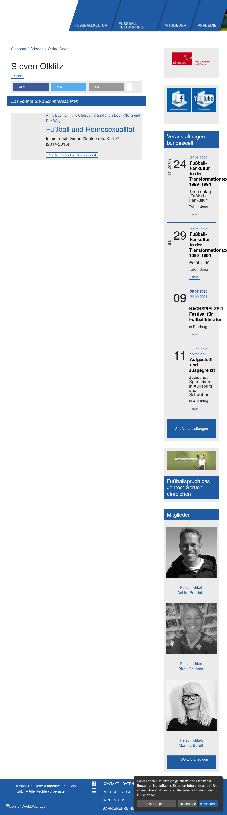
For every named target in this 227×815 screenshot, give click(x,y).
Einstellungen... (156, 803)
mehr (195, 214)
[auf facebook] (94, 783)
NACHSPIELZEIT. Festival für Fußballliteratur (207, 313)
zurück (18, 76)
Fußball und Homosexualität (90, 129)
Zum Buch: (72, 155)
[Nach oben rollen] (219, 807)
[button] (31, 87)
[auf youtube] (94, 790)
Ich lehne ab (187, 803)
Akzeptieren (208, 803)
